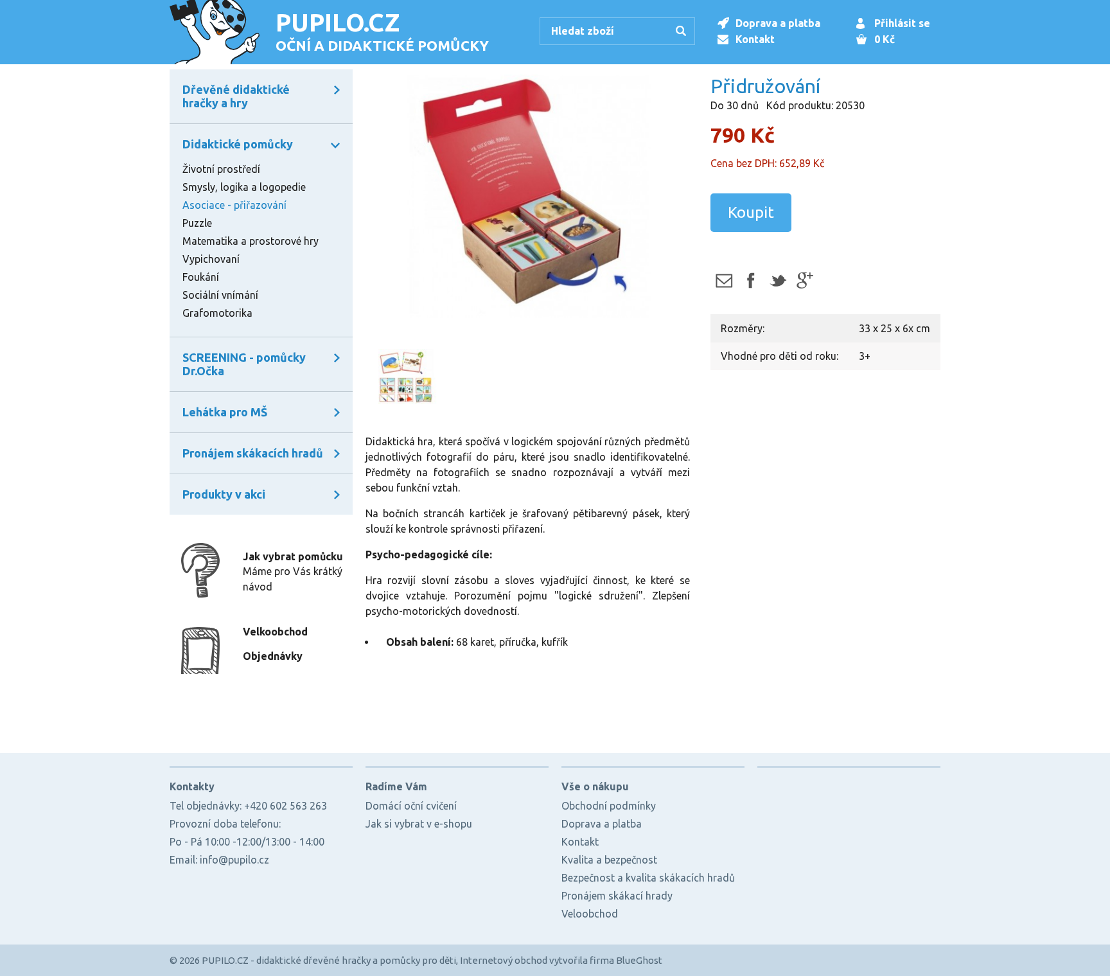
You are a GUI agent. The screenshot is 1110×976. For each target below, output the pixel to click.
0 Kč (884, 39)
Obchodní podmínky (608, 806)
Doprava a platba (778, 23)
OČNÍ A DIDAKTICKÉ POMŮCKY (382, 30)
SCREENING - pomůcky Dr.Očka (244, 364)
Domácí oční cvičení (411, 806)
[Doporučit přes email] (723, 280)
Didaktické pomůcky (237, 144)
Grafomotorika (217, 313)
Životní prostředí (221, 169)
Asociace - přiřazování (234, 205)
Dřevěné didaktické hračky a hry (236, 96)
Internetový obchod (503, 960)
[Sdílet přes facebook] (750, 280)
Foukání (200, 277)
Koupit (751, 212)
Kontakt (755, 39)
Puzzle (197, 223)
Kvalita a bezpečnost (609, 859)
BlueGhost (639, 960)
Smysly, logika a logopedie (244, 187)
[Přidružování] (528, 197)
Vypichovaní (211, 259)
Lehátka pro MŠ (224, 411)
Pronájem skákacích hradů (252, 453)
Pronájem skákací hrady (617, 895)
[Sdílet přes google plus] (804, 280)
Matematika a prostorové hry (250, 241)
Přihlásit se (902, 23)
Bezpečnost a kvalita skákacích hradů (648, 877)
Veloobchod (589, 913)
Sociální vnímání (220, 295)
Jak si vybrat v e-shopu (419, 824)
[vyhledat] (683, 32)
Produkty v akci (223, 494)
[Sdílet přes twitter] (777, 280)
